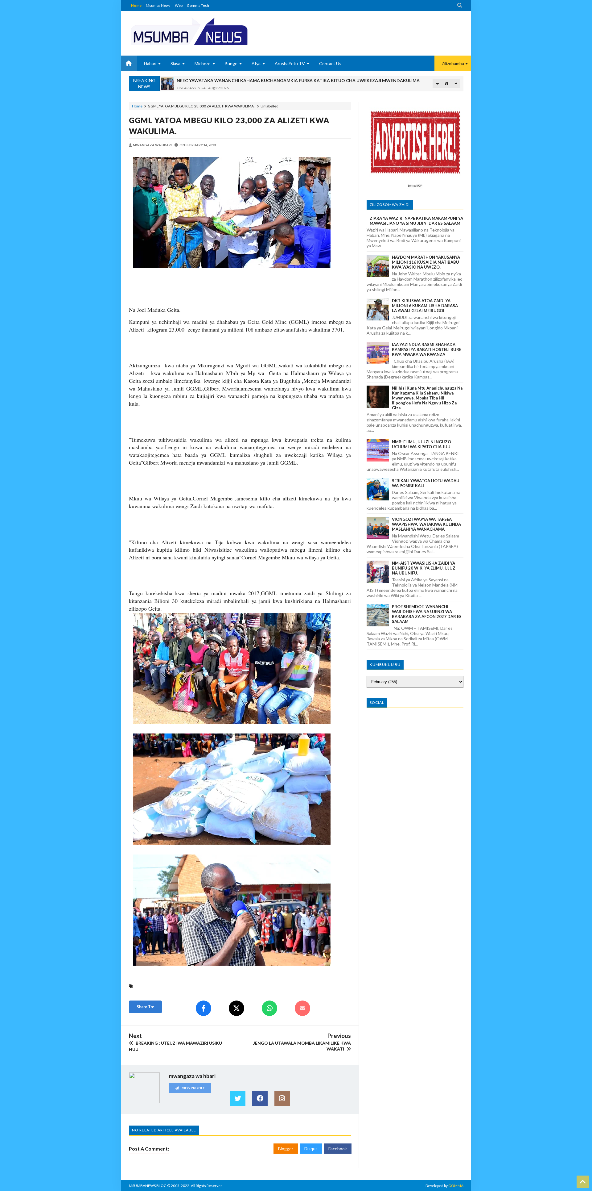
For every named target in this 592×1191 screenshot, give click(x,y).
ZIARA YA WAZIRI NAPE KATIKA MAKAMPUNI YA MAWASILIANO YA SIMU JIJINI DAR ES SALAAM (416, 221)
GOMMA (455, 1185)
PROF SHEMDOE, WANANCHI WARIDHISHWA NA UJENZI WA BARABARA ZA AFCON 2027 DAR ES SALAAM (427, 614)
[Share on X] (236, 1008)
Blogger (285, 1148)
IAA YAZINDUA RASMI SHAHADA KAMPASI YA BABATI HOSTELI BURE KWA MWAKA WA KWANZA (426, 349)
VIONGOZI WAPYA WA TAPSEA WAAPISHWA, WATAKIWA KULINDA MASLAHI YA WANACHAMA (426, 524)
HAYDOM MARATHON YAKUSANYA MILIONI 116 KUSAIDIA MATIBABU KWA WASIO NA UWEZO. (426, 262)
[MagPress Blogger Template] (212, 31)
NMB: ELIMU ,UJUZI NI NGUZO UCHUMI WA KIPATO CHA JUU (421, 444)
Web (179, 5)
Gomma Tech (198, 5)
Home (136, 5)
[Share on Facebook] (203, 1008)
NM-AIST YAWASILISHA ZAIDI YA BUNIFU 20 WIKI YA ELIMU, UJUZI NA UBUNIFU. (424, 568)
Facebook (337, 1148)
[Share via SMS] (302, 1008)
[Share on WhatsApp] (269, 1008)
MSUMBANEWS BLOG (147, 1185)
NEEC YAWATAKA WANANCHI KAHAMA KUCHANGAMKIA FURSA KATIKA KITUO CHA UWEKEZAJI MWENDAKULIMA (298, 80)
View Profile (193, 1088)
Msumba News (158, 5)
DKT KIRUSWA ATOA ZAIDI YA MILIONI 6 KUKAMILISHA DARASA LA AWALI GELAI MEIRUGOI (425, 305)
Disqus (311, 1148)
